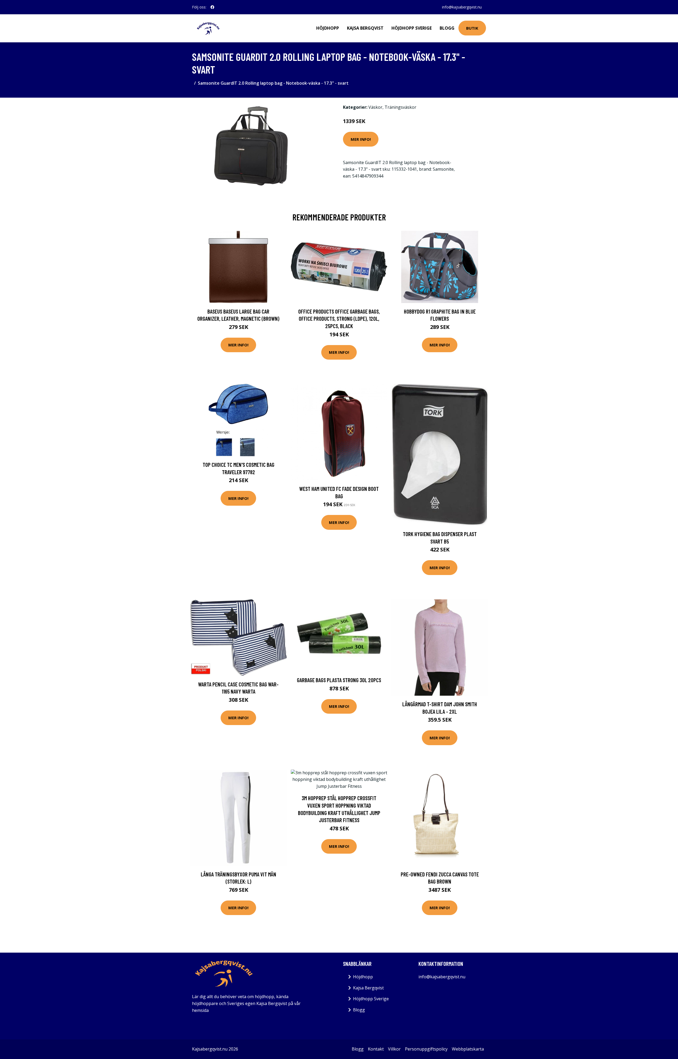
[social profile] (212, 7)
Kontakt (376, 1049)
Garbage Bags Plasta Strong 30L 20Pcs (339, 680)
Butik (472, 28)
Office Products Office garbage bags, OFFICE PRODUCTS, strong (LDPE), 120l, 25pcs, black (339, 318)
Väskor (375, 107)
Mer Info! (361, 139)
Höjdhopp (327, 28)
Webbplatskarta (468, 1049)
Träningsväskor (400, 107)
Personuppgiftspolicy (426, 1049)
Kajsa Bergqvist (365, 28)
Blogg (447, 28)
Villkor (394, 1049)
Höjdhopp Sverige (411, 28)
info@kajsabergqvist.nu (462, 7)
